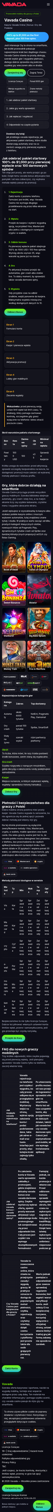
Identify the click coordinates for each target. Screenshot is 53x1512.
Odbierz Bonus (15, 312)
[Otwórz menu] (48, 4)
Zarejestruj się (15, 72)
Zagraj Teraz (36, 72)
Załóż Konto (11, 1368)
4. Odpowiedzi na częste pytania (22, 125)
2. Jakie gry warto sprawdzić (20, 108)
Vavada (7, 1384)
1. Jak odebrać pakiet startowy (21, 100)
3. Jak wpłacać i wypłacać (19, 116)
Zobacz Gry (11, 791)
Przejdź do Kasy (13, 1038)
